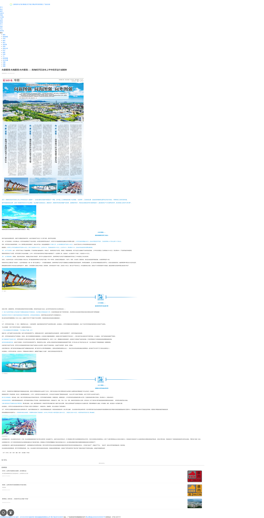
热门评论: (4, 460)
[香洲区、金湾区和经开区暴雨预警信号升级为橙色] (194, 490)
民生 (4, 50)
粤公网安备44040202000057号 (95, 517)
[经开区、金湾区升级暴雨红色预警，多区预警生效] (194, 476)
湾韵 (4, 46)
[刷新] (3, 512)
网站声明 (35, 4)
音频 (4, 64)
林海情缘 (5, 58)
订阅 (1, 19)
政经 (1, 11)
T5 (3, 56)
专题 (4, 62)
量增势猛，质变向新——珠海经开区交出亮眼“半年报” (15, 498)
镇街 (4, 34)
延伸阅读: (4, 467)
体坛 (4, 42)
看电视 (25, 4)
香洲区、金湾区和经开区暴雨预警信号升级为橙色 (14, 484)
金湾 (1, 23)
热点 (1, 9)
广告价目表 (47, 4)
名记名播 (5, 60)
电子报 (20, 4)
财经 (4, 40)
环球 (4, 38)
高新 (1, 27)
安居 (4, 54)
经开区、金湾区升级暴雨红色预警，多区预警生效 (14, 470)
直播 (4, 66)
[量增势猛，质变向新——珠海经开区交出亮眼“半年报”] (194, 503)
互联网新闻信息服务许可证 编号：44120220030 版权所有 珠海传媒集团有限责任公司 (25, 517)
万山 (1, 29)
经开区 (2, 31)
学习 (1, 7)
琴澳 (1, 15)
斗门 (1, 25)
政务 (4, 52)
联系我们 (40, 4)
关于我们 (29, 4)
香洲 (1, 21)
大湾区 (2, 17)
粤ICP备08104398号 (57, 517)
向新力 (2, 13)
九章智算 (15, 4)
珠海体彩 (5, 36)
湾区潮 (5, 44)
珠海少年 (5, 48)
